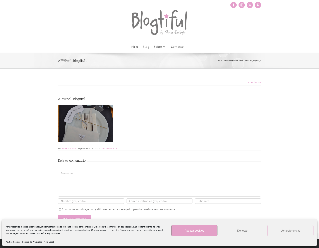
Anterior (256, 82)
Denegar (242, 230)
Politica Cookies (13, 241)
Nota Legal (49, 241)
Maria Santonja (69, 148)
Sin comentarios (109, 148)
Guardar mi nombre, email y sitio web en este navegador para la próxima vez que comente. (119, 209)
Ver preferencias (290, 230)
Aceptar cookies (194, 230)
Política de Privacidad (32, 241)
